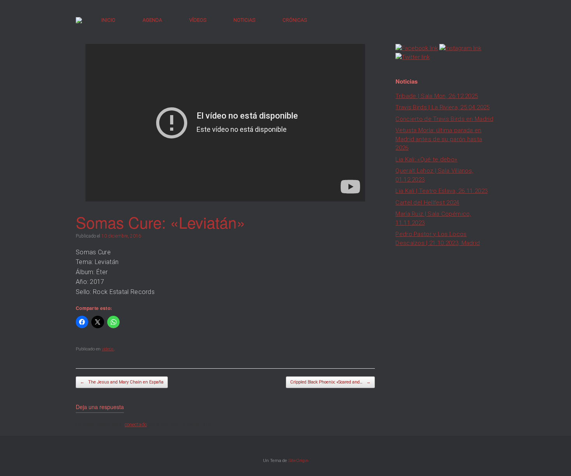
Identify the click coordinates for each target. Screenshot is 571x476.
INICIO (108, 20)
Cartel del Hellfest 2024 (427, 202)
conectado (136, 424)
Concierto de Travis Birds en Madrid (444, 119)
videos (108, 349)
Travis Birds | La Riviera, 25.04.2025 (442, 107)
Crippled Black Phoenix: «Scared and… (330, 382)
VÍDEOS (197, 20)
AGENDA (152, 20)
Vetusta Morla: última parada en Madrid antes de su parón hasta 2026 (438, 139)
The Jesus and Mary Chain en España (122, 382)
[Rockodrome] (79, 20)
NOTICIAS (244, 20)
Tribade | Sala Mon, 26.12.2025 (436, 96)
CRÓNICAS (294, 20)
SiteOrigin (298, 460)
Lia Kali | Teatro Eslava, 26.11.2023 (441, 190)
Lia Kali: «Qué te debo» (426, 159)
